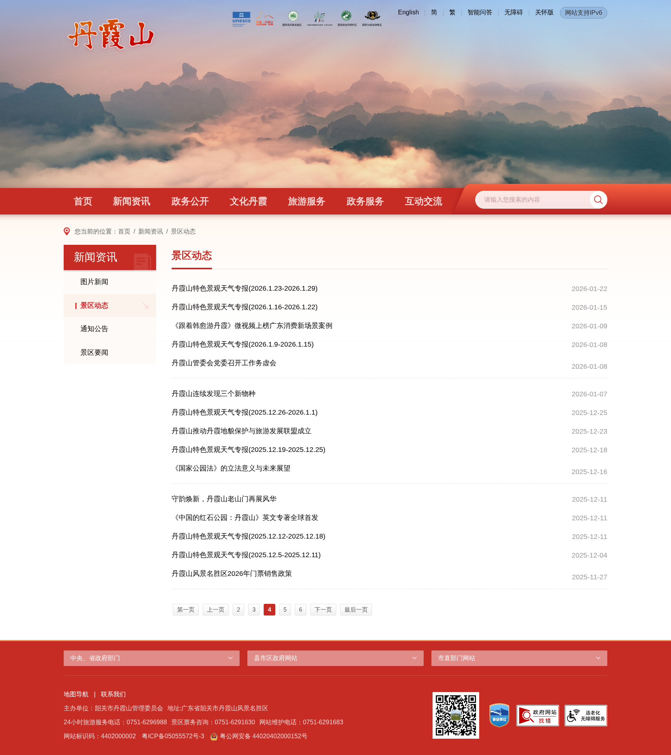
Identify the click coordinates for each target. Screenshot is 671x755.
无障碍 (513, 12)
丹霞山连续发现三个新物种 (214, 394)
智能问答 (480, 12)
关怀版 (544, 12)
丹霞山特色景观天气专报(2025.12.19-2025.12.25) (248, 449)
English (408, 12)
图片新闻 (94, 282)
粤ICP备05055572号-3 (173, 736)
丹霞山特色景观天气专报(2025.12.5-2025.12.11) (246, 555)
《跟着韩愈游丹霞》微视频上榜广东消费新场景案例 (252, 326)
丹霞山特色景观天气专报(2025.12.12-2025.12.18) (248, 536)
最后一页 (356, 609)
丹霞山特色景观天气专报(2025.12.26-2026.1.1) (245, 412)
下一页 (323, 609)
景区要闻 (94, 352)
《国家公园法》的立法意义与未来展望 (231, 468)
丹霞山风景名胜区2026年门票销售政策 (232, 573)
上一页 (215, 609)
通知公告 (94, 329)
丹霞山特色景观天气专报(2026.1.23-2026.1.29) (245, 288)
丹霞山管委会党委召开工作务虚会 (224, 363)
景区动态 (183, 231)
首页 (124, 231)
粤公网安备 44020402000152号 (264, 736)
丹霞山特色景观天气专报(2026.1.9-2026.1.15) (243, 344)
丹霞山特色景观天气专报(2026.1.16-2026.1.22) (245, 307)
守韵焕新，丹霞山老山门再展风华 (224, 499)
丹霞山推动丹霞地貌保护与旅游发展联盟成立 (241, 431)
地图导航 (76, 694)
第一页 (186, 609)
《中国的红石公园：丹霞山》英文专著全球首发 (245, 517)
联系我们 (113, 694)
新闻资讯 (150, 231)
